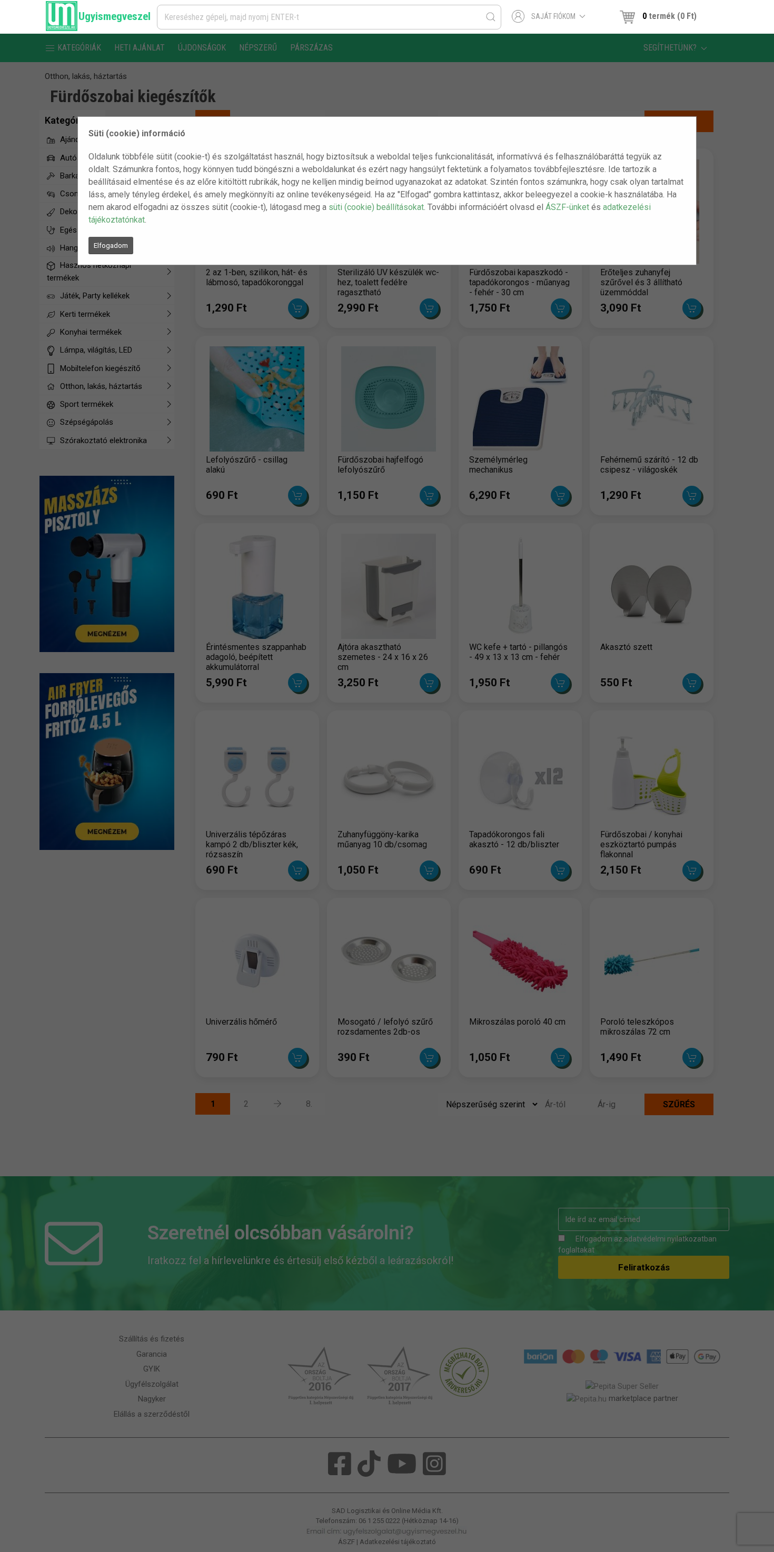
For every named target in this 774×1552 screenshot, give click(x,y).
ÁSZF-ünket (567, 207)
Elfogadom (111, 245)
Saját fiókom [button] (553, 16)
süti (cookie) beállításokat (376, 207)
